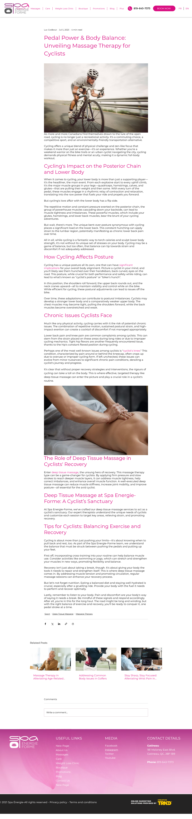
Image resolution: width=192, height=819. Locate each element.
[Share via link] (66, 624)
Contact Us (63, 780)
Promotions (63, 771)
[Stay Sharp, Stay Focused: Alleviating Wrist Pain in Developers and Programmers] (141, 659)
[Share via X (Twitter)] (52, 624)
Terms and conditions (83, 802)
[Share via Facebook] (45, 624)
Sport (47, 614)
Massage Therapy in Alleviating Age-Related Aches (48, 677)
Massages (62, 754)
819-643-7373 (165, 762)
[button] (47, 8)
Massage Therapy (84, 614)
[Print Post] (73, 624)
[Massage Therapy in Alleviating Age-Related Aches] (50, 659)
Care (59, 758)
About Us (61, 750)
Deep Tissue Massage (62, 614)
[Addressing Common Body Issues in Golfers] (96, 659)
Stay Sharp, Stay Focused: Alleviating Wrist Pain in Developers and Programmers (141, 677)
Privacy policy (58, 802)
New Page (62, 745)
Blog (59, 776)
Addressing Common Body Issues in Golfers (93, 677)
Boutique (62, 767)
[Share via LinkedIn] (59, 624)
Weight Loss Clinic (67, 763)
